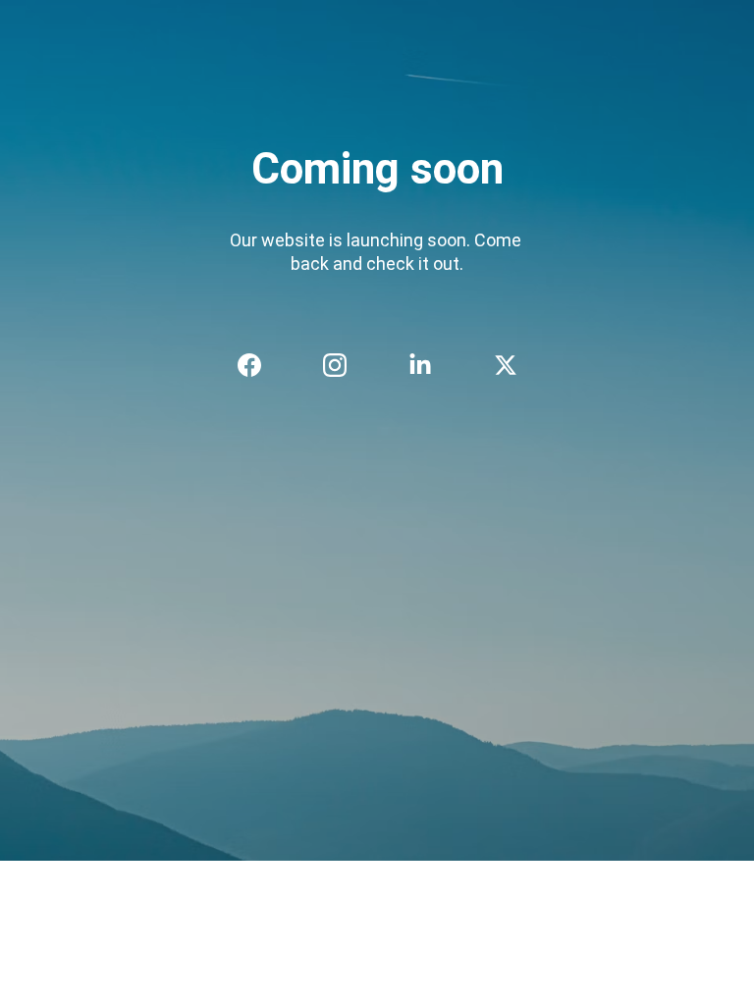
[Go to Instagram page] (344, 365)
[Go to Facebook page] (259, 365)
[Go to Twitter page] (505, 365)
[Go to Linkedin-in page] (430, 365)
